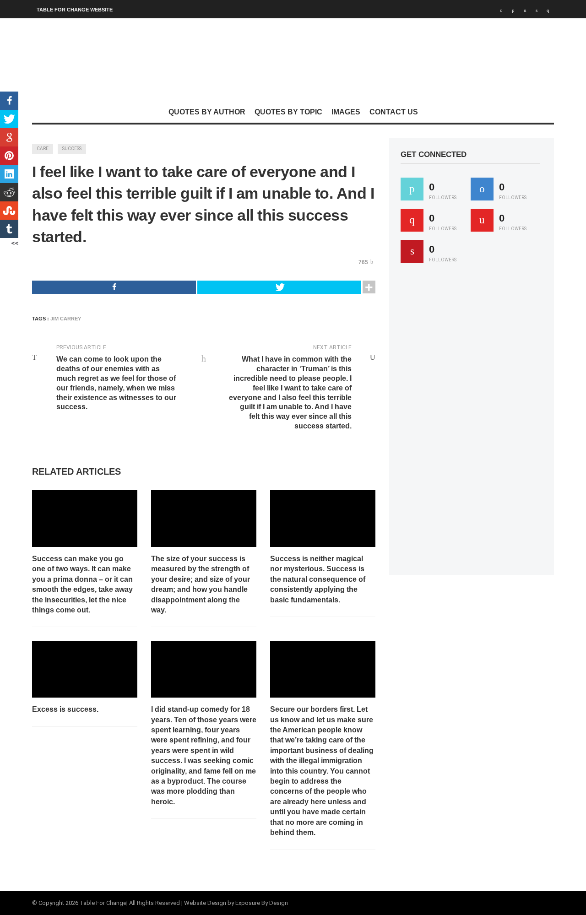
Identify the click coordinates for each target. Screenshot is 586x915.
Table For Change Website (75, 9)
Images (345, 112)
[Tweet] (279, 287)
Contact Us (393, 112)
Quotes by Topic (288, 112)
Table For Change (103, 902)
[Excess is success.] (84, 669)
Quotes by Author (206, 112)
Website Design (205, 902)
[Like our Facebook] (482, 189)
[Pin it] (412, 251)
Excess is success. (65, 709)
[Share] (114, 287)
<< (14, 243)
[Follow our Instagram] (482, 220)
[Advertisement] (469, 423)
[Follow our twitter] (412, 189)
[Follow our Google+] (412, 220)
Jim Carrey (65, 318)
